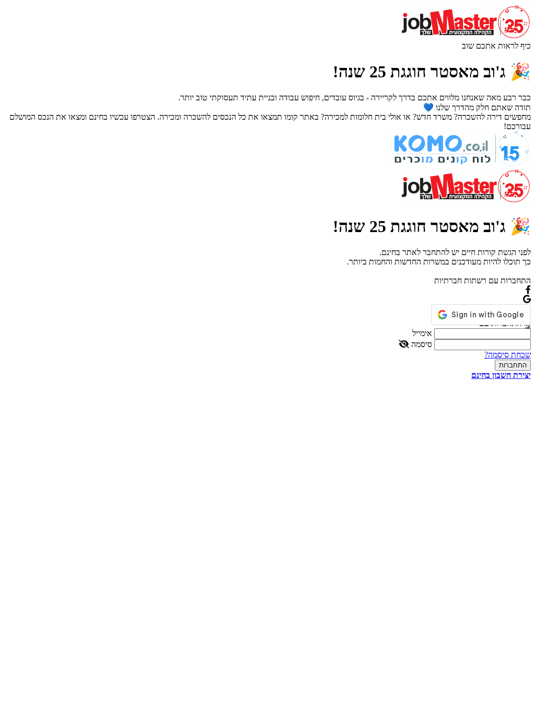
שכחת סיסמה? (507, 354)
